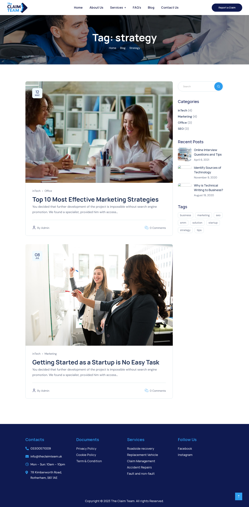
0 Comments (158, 228)
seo (218, 215)
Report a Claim (227, 7)
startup (213, 222)
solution (197, 222)
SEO (181, 129)
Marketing (51, 353)
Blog (151, 7)
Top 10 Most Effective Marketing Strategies (95, 199)
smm (183, 222)
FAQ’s (137, 7)
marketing (203, 215)
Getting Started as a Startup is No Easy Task (95, 362)
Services (116, 7)
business (185, 215)
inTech (36, 191)
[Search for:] (201, 86)
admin (45, 228)
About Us (96, 7)
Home (78, 7)
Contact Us (170, 7)
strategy (185, 230)
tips (199, 230)
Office (48, 191)
